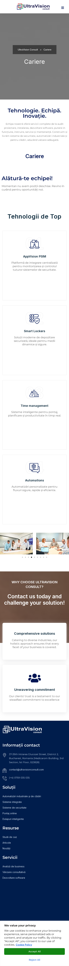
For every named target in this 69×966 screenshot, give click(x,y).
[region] (34, 943)
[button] (4, 544)
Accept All (34, 951)
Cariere (34, 156)
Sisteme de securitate (14, 807)
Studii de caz (10, 837)
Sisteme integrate (12, 802)
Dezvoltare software (14, 877)
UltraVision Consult (28, 49)
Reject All (34, 959)
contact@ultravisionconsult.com (26, 769)
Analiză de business (13, 866)
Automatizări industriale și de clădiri (22, 796)
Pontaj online (10, 813)
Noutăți (6, 848)
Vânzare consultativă (14, 872)
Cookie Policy (24, 944)
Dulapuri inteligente (13, 819)
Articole (7, 842)
